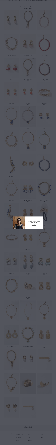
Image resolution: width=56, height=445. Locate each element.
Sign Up (34, 224)
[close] (42, 217)
